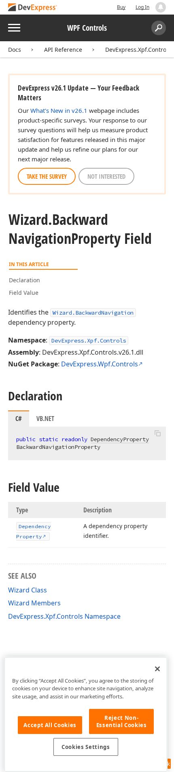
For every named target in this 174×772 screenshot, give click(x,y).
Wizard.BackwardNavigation (93, 312)
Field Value (23, 292)
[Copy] (157, 433)
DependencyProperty (120, 439)
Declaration (24, 280)
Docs (14, 49)
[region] (86, 714)
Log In (142, 7)
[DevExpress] (32, 8)
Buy (121, 7)
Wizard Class (27, 590)
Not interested (106, 176)
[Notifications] (160, 7)
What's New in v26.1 (58, 110)
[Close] (157, 669)
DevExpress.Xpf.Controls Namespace (64, 616)
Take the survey (47, 176)
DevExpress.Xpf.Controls (138, 49)
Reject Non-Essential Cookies (121, 721)
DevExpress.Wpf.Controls (99, 364)
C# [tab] (18, 418)
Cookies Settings (86, 747)
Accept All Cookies (49, 725)
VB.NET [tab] (45, 418)
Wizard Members (34, 603)
